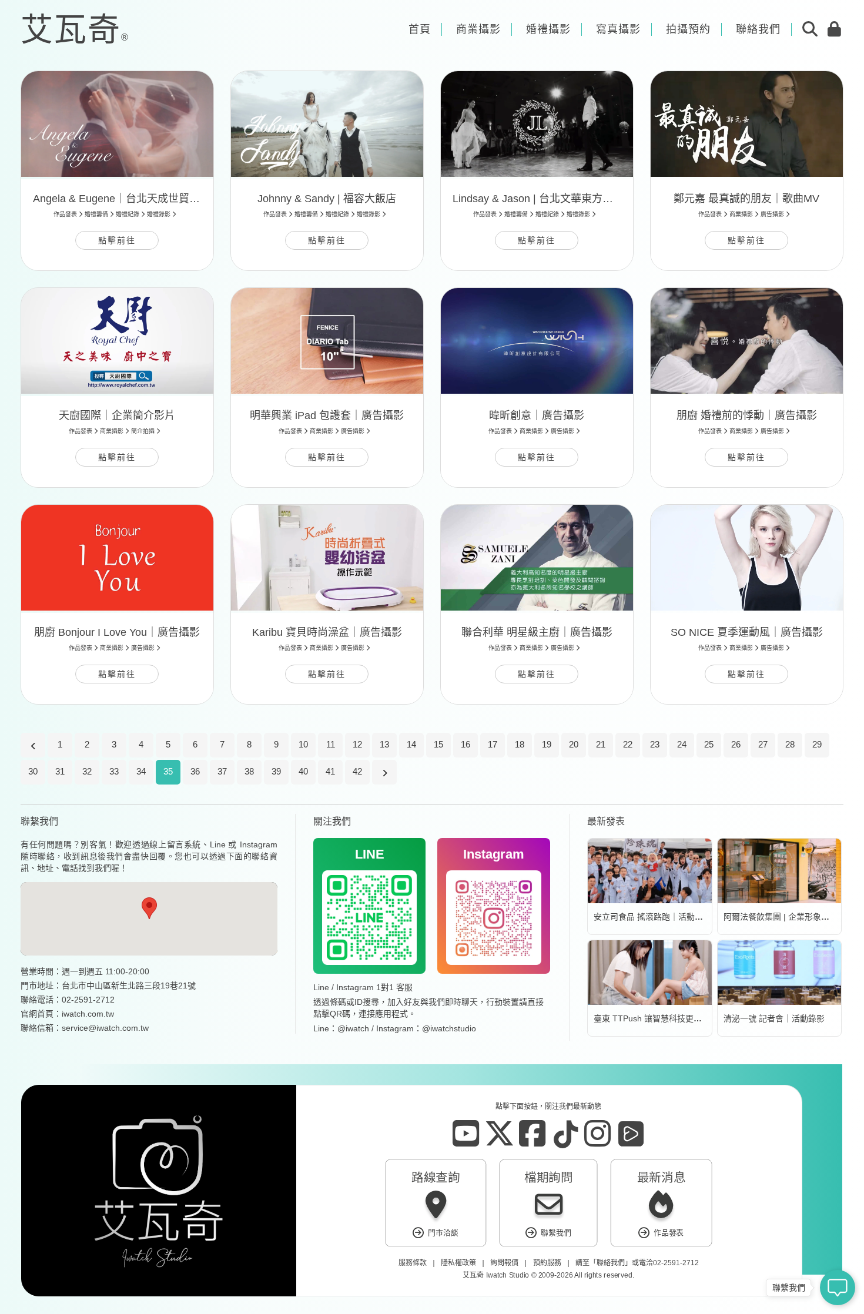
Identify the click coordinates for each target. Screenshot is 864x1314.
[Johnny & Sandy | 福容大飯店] (327, 124)
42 (357, 771)
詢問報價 (504, 1263)
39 (276, 771)
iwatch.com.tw (88, 1013)
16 (465, 744)
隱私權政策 (458, 1263)
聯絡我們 (610, 1263)
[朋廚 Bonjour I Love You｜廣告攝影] (117, 558)
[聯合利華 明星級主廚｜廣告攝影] (537, 558)
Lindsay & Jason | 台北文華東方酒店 (538, 199)
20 (573, 744)
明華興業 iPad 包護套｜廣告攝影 (327, 415)
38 (249, 771)
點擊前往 (117, 240)
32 (87, 771)
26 (736, 744)
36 (195, 771)
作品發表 (65, 214)
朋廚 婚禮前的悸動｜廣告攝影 (747, 415)
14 (411, 744)
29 (817, 744)
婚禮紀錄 (127, 214)
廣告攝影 (772, 214)
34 (141, 771)
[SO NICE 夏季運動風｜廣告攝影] (747, 558)
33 (114, 771)
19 (546, 744)
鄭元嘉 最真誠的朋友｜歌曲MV (746, 199)
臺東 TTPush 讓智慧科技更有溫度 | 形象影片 (676, 1018)
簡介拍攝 (143, 431)
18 (519, 744)
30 (33, 771)
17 (492, 744)
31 (60, 771)
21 (600, 744)
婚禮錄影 (158, 214)
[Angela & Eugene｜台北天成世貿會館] (117, 124)
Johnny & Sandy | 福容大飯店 (326, 199)
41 (330, 771)
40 (303, 771)
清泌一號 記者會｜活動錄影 (774, 1018)
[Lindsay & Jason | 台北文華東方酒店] (537, 124)
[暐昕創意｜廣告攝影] (537, 341)
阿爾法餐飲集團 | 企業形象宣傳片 (785, 916)
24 (681, 744)
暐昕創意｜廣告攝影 (536, 415)
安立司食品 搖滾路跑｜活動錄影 (652, 916)
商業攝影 (741, 214)
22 (627, 744)
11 (330, 744)
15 (438, 744)
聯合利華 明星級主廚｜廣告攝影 (536, 632)
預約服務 (547, 1263)
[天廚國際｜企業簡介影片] (117, 341)
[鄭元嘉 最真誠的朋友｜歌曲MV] (747, 124)
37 (222, 771)
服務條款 (412, 1263)
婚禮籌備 (96, 214)
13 (384, 744)
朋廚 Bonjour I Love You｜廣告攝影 (117, 632)
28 (790, 744)
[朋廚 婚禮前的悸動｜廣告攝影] (747, 341)
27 (763, 744)
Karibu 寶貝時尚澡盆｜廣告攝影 (327, 632)
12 (357, 744)
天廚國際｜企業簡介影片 (117, 415)
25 (709, 744)
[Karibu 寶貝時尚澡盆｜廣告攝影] (327, 558)
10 (303, 744)
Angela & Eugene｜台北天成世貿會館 (121, 199)
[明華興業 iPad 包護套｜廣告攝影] (327, 341)
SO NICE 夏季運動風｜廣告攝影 (747, 632)
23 (654, 744)
